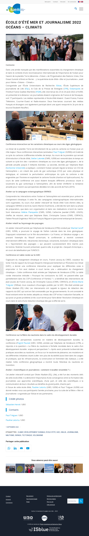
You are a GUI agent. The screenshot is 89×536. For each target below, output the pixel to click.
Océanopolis (75, 88)
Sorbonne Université (15, 168)
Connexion (9, 502)
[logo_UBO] (28, 518)
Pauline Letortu (39, 387)
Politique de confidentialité (54, 496)
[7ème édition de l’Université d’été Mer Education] (49, 468)
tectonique (27, 435)
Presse (28, 502)
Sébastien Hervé (13, 404)
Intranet (62, 2)
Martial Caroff (77, 228)
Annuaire (48, 2)
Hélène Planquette (29, 212)
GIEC (58, 432)
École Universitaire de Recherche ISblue (51, 524)
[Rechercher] (74, 9)
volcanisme (38, 435)
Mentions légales (51, 499)
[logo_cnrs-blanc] (44, 518)
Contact (55, 2)
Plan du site (50, 502)
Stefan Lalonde (37, 158)
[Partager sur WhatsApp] (9, 448)
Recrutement (29, 496)
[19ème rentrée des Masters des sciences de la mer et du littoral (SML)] (68, 468)
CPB (66, 88)
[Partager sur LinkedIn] (15, 448)
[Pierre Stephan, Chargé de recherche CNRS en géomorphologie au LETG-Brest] (2, 268)
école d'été (51, 432)
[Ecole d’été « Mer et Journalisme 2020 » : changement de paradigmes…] (78, 468)
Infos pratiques (51, 504)
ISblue (58, 85)
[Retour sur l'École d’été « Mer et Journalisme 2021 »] (30, 468)
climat (20, 432)
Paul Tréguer (59, 152)
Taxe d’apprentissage (31, 499)
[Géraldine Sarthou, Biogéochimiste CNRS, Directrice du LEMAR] (39, 468)
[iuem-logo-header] (33, 9)
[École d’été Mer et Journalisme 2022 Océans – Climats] (44, 47)
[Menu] (80, 9)
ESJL (27, 88)
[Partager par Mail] (21, 448)
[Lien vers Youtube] (28, 448)
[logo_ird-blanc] (61, 518)
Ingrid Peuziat (24, 343)
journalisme (72, 432)
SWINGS (18, 435)
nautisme (10, 435)
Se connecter (72, 2)
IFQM (38, 92)
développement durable (34, 432)
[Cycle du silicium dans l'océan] (20, 468)
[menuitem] (48, 1)
